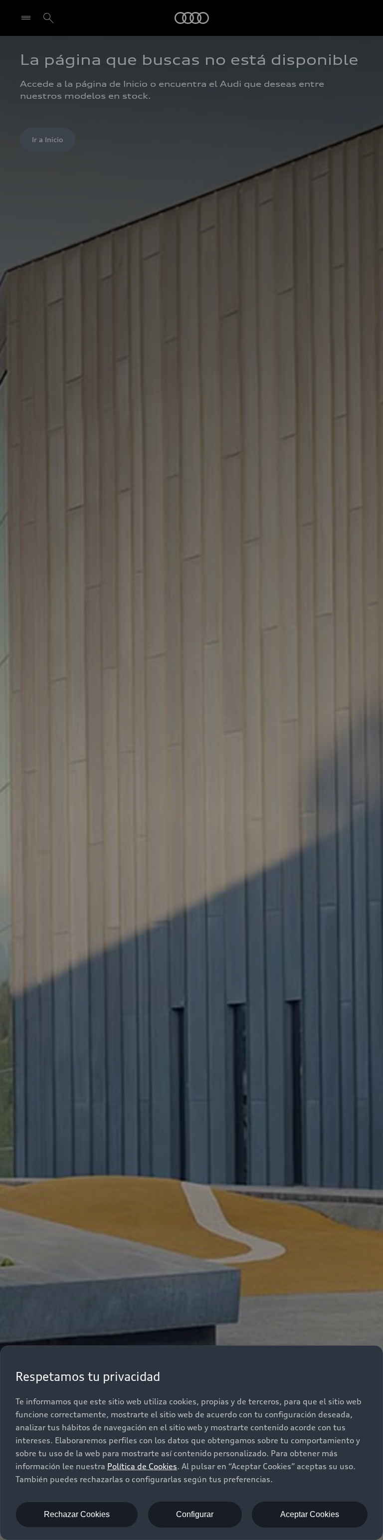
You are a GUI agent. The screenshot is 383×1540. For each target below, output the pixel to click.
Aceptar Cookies (309, 1514)
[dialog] (191, 1443)
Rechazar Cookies (77, 1514)
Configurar (194, 1514)
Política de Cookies (142, 1466)
